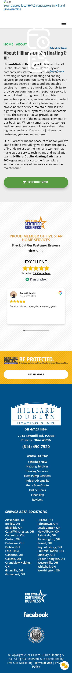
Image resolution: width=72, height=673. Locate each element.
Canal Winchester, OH (19, 531)
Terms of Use (43, 663)
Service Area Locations (26, 511)
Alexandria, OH (15, 520)
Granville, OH (14, 570)
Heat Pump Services (37, 476)
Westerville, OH (48, 563)
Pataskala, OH (47, 535)
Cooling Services (37, 471)
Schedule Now (38, 182)
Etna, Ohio (12, 551)
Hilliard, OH (45, 520)
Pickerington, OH (49, 539)
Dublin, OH (12, 547)
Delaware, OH (14, 543)
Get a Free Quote (37, 485)
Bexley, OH (12, 524)
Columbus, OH (14, 535)
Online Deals (37, 490)
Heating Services (37, 466)
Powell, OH (45, 543)
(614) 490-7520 (12, 9)
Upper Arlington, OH (51, 559)
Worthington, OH (49, 570)
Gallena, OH (13, 559)
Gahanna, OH (14, 555)
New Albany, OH (48, 531)
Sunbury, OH (46, 555)
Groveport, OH (15, 574)
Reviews (37, 499)
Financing (37, 495)
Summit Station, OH (51, 551)
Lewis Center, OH (49, 528)
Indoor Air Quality (37, 481)
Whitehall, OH (47, 567)
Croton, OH (12, 539)
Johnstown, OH (48, 524)
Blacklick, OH (14, 528)
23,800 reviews (42, 273)
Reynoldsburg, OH (50, 547)
